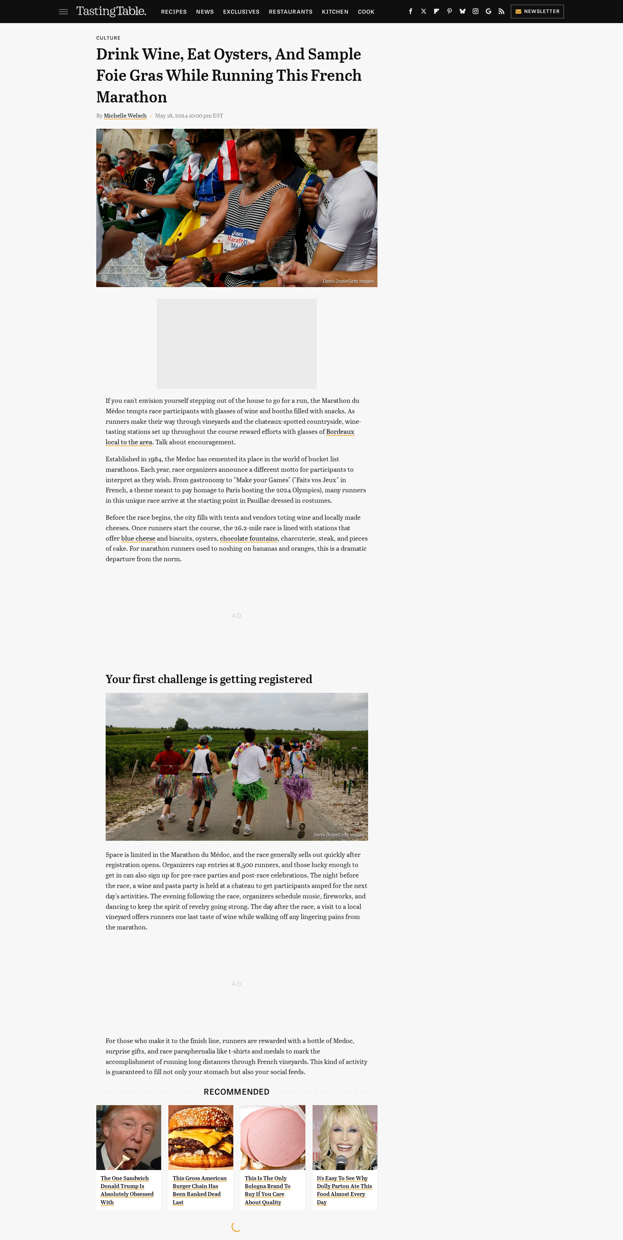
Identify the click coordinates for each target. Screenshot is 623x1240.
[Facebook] (410, 12)
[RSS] (501, 12)
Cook (366, 11)
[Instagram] (475, 12)
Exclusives (241, 11)
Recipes (174, 11)
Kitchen (335, 11)
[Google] (488, 12)
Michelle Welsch (125, 115)
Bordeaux (340, 431)
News (205, 11)
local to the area (129, 441)
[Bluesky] (462, 12)
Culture (108, 37)
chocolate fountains (249, 537)
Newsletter (542, 11)
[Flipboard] (436, 12)
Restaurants (291, 11)
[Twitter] (423, 12)
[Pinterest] (449, 12)
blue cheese (138, 537)
